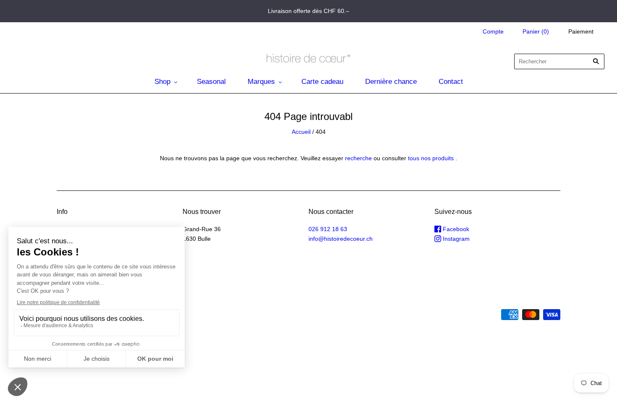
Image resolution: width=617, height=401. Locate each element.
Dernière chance (391, 82)
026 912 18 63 (327, 229)
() (536, 31)
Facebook (455, 229)
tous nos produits (431, 158)
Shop (162, 82)
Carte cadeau (322, 82)
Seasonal (211, 82)
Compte (493, 31)
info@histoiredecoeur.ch (340, 238)
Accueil (301, 131)
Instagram (455, 238)
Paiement (580, 31)
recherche (358, 158)
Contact (451, 82)
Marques (261, 82)
